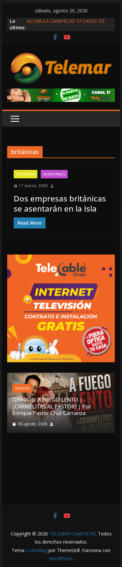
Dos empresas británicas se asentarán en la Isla (60, 203)
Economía (25, 174)
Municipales (54, 174)
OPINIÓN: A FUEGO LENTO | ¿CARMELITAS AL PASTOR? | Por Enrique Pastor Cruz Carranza (51, 406)
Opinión (22, 388)
